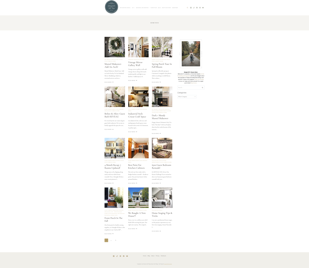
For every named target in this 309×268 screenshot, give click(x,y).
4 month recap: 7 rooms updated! (113, 166)
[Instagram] (190, 7)
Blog (159, 7)
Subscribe (175, 7)
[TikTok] (193, 7)
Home (144, 255)
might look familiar (199, 79)
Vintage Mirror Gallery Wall (135, 64)
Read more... (194, 83)
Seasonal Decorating (118, 213)
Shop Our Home (166, 7)
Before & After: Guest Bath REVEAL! (115, 115)
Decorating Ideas (164, 59)
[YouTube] (202, 7)
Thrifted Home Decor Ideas (136, 59)
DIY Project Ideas (110, 59)
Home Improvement (110, 109)
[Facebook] (196, 7)
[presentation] (115, 47)
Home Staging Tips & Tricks (162, 214)
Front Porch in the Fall (113, 219)
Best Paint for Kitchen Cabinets (136, 166)
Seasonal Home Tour (111, 215)
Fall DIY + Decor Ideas (114, 212)
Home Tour (154, 7)
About (152, 255)
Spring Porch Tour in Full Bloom (162, 65)
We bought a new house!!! (137, 214)
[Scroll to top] (302, 261)
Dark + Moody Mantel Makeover (160, 117)
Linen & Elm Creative (168, 263)
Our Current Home (110, 61)
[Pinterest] (200, 7)
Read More (109, 82)
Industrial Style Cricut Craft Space (137, 115)
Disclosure (163, 255)
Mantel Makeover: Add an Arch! (113, 65)
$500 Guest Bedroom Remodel (161, 166)
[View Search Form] (187, 8)
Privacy (157, 255)
